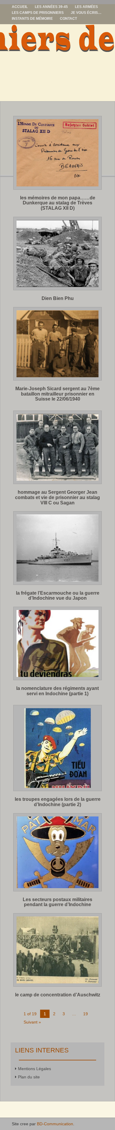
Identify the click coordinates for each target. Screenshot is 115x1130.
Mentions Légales (34, 1068)
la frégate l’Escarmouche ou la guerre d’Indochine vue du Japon (57, 596)
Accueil (20, 7)
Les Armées (86, 7)
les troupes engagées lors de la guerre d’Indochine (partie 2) (58, 802)
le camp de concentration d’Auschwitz (57, 994)
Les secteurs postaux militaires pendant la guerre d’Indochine (57, 902)
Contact (68, 19)
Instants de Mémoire (32, 19)
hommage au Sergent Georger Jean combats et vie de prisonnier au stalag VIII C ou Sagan (57, 497)
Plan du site (29, 1077)
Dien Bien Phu (58, 298)
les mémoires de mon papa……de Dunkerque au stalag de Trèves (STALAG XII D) (57, 203)
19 (85, 1013)
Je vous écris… (86, 13)
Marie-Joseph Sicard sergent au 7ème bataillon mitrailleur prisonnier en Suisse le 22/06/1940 (57, 393)
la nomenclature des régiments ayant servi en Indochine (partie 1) (57, 691)
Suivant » (32, 1022)
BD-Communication (55, 1123)
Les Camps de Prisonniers (38, 13)
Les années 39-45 (51, 7)
